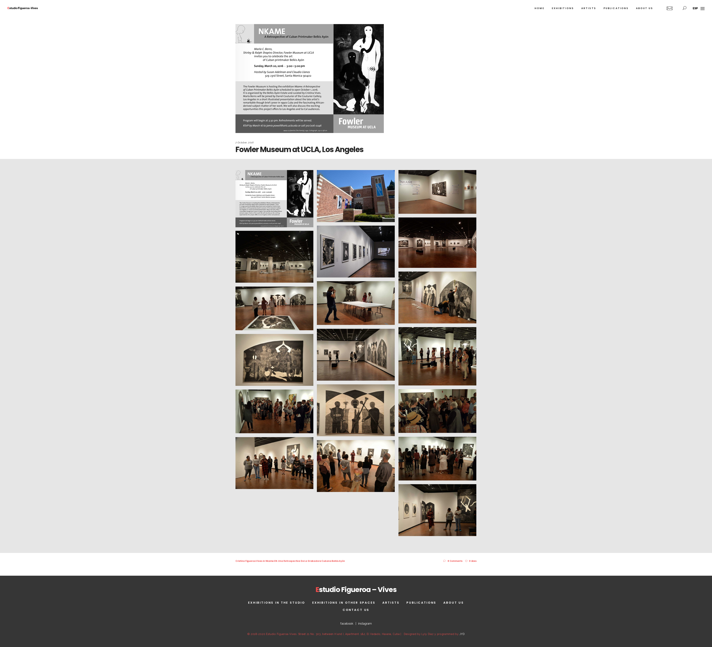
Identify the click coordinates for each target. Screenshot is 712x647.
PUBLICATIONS (421, 603)
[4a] (356, 355)
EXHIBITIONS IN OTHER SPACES (343, 603)
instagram (365, 623)
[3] (437, 297)
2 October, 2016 (244, 142)
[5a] (356, 410)
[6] (437, 411)
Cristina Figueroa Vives (248, 561)
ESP (695, 8)
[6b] (437, 458)
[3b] (274, 308)
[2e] (274, 257)
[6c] (274, 463)
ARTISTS (390, 603)
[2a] (356, 251)
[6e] (437, 510)
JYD (462, 634)
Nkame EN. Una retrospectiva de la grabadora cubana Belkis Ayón (305, 561)
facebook (346, 623)
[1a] (437, 192)
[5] (274, 360)
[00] (274, 198)
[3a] (356, 303)
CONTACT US (356, 610)
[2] (437, 242)
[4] (437, 356)
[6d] (356, 466)
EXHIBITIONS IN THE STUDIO (276, 603)
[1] (356, 196)
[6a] (274, 411)
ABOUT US (453, 603)
